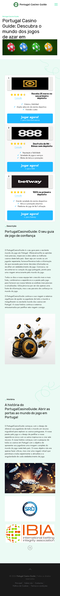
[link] (30, 508)
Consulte (18, 98)
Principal (18, 583)
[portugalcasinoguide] (30, 4)
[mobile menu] (56, 4)
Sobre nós (28, 583)
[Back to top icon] (30, 569)
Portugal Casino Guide (26, 576)
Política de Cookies (20, 585)
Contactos (39, 583)
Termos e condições (39, 585)
